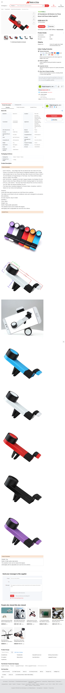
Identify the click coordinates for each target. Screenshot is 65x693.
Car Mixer (4, 674)
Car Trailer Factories (16, 671)
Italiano (33, 684)
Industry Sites (44, 681)
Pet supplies (3, 657)
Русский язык (28, 684)
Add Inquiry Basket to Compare (19, 42)
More (2, 677)
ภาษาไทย (60, 684)
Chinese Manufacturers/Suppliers (21, 681)
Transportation (7, 9)
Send (12, 595)
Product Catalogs (19, 652)
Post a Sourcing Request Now (16, 598)
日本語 (54, 684)
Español (14, 684)
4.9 (50, 107)
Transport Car (48, 671)
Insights (35, 682)
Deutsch (37, 684)
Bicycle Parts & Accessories (16, 9)
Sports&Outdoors (35, 657)
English (10, 684)
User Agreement (39, 687)
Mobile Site (30, 682)
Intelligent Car (56, 671)
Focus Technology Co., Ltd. (24, 687)
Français (23, 684)
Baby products (20, 657)
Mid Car (41, 671)
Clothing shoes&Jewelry (53, 654)
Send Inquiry (42, 26)
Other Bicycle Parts (25, 9)
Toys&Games (3, 659)
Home (2, 9)
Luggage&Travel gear (52, 657)
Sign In (39, 99)
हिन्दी (57, 684)
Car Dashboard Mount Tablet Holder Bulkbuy (24, 674)
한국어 (50, 684)
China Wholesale (31, 681)
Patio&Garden (19, 654)
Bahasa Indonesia (37, 685)
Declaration (46, 687)
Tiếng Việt (30, 685)
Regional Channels (51, 681)
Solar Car (25, 671)
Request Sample (60, 29)
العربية (47, 684)
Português (18, 684)
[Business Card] (62, 110)
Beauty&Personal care (36, 654)
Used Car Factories (6, 671)
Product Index (58, 681)
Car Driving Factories (33, 671)
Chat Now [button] (51, 26)
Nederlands (42, 684)
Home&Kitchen (4, 654)
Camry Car (11, 674)
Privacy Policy (51, 687)
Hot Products (5, 681)
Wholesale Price (38, 681)
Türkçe (26, 685)
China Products (11, 681)
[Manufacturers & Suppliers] (32, 2)
